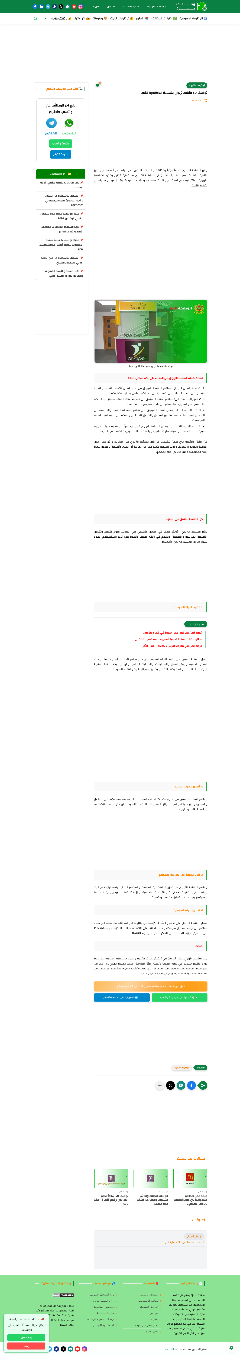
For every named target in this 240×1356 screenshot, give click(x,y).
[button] (191, 1085)
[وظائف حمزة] (189, 6)
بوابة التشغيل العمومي (102, 1294)
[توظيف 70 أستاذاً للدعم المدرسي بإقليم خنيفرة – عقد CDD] (111, 1178)
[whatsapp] (67, 6)
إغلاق (26, 1346)
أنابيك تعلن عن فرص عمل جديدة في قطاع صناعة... (172, 633)
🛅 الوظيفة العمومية (193, 18)
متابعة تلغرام (60, 154)
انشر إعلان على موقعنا (146, 1325)
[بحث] (35, 18)
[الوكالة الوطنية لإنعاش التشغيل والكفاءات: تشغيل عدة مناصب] (151, 1178)
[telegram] (48, 6)
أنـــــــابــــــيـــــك (105, 1313)
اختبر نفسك (151, 1331)
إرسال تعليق (194, 1236)
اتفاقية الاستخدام (131, 6)
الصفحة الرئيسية (149, 1294)
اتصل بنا (96, 6)
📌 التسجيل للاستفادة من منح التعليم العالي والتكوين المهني (62, 260)
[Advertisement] (120, 55)
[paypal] (54, 6)
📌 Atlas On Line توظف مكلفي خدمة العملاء (61, 185)
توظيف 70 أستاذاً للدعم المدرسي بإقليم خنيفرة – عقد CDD (111, 1200)
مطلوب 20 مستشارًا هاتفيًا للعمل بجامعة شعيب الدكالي (168, 639)
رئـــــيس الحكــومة (104, 1306)
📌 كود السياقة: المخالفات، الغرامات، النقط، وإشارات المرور (62, 229)
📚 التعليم (142, 18)
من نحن (111, 6)
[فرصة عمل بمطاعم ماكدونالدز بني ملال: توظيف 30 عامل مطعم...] (190, 1178)
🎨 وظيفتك (99, 18)
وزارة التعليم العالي (104, 1300)
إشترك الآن (26, 1337)
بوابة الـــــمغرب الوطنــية (101, 1319)
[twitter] (61, 6)
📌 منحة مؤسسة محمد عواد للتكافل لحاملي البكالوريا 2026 (61, 216)
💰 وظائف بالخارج (61, 18)
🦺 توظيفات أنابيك (122, 18)
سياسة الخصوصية (156, 6)
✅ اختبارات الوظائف (164, 18)
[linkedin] (41, 6)
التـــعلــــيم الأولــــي (103, 1325)
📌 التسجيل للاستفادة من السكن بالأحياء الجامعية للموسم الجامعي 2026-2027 (64, 200)
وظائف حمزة (169, 1349)
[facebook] (35, 6)
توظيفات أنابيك (197, 85)
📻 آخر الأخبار (82, 18)
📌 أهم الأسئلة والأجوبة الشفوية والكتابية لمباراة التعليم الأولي (64, 273)
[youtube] (74, 6)
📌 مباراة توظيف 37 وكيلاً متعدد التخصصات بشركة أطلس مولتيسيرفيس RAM (61, 245)
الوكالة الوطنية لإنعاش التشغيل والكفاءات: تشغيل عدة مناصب (152, 1200)
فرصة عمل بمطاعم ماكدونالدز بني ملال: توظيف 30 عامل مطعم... (190, 1200)
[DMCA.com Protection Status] (63, 1296)
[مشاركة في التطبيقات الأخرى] (159, 1085)
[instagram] (80, 6)
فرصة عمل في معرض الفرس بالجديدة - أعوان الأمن (172, 646)
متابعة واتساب (60, 143)
